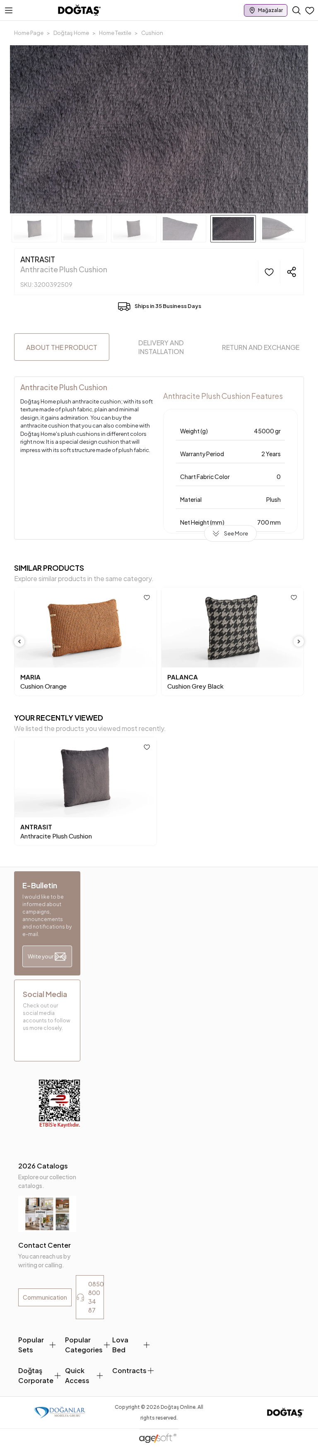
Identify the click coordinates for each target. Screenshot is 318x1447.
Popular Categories (84, 1344)
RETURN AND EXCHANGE (260, 347)
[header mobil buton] (79, 9)
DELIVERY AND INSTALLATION (161, 347)
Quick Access (77, 1375)
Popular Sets (31, 1344)
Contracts (129, 1370)
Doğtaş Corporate (35, 1375)
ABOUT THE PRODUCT (61, 347)
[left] (19, 641)
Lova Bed (120, 1344)
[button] (32, 129)
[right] (299, 641)
